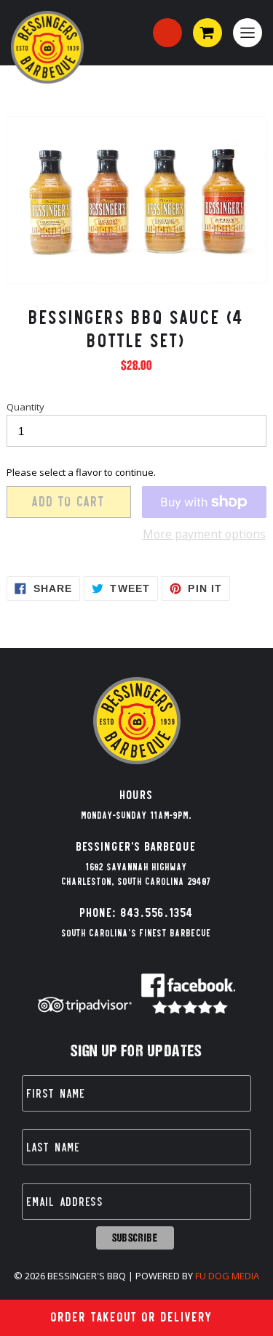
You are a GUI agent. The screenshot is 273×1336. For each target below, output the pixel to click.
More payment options (204, 534)
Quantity (25, 406)
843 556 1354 (167, 32)
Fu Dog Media (227, 1275)
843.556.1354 (157, 912)
